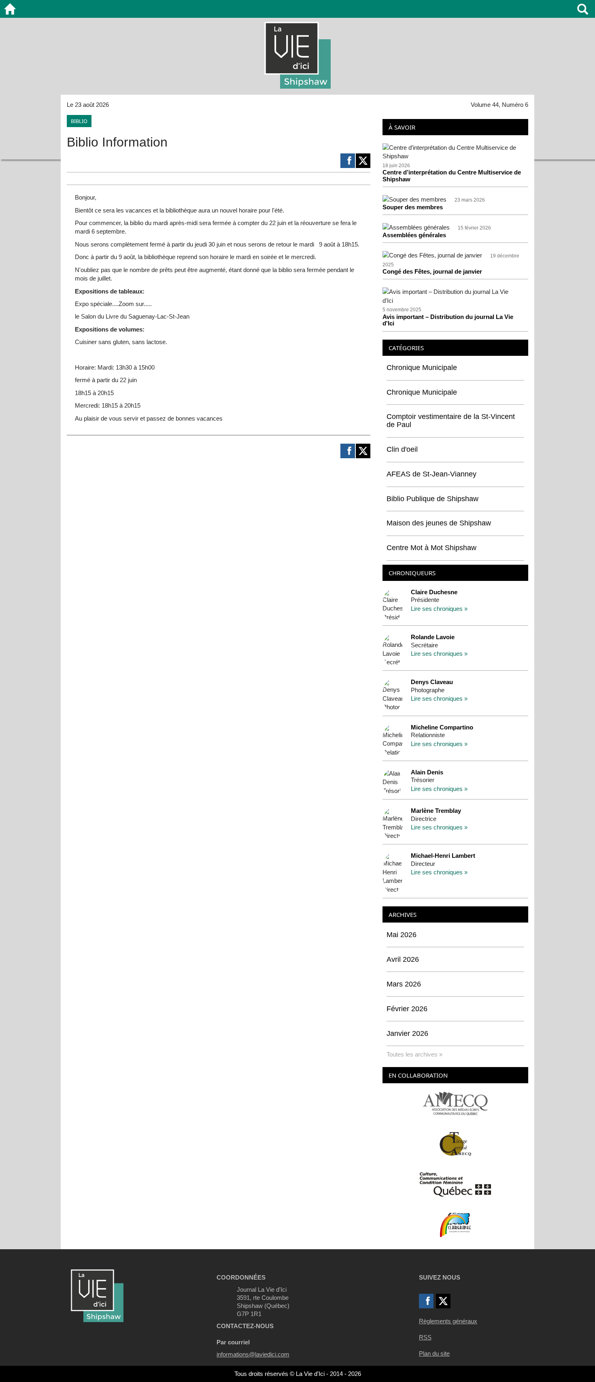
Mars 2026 (404, 984)
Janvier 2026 (407, 1033)
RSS (425, 1337)
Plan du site (434, 1353)
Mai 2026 (401, 935)
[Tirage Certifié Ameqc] (455, 1143)
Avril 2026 (403, 959)
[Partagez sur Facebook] (347, 160)
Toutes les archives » (414, 1054)
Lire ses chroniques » (439, 608)
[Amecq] (455, 1102)
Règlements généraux (448, 1321)
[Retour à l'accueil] (9, 9)
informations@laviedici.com (253, 1354)
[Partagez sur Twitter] (363, 160)
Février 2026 (407, 1009)
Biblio (79, 121)
